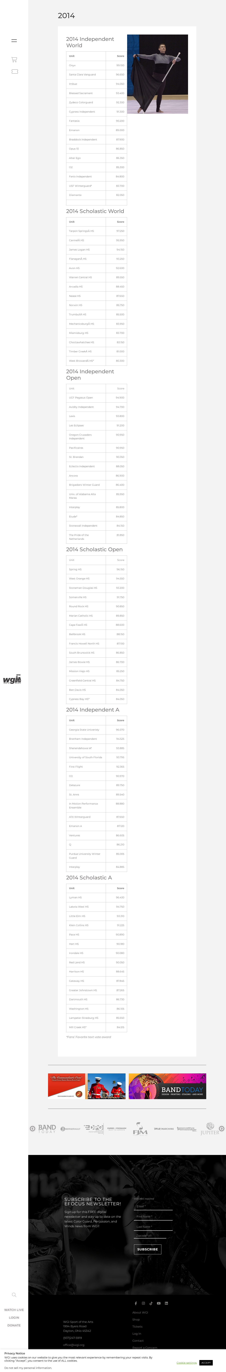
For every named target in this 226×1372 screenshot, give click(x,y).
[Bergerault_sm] (45, 1129)
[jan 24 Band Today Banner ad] (167, 1098)
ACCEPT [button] (206, 1362)
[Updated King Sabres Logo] (208, 1129)
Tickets (137, 1326)
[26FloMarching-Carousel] (138, 1129)
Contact (138, 1340)
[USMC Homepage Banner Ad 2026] (87, 1098)
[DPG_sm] (68, 1129)
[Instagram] (143, 1303)
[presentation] (32, 1128)
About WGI (140, 1312)
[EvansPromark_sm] (92, 1129)
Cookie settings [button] (187, 1362)
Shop (136, 1319)
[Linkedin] (166, 1303)
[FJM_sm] (115, 1129)
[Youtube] (158, 1303)
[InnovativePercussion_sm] (162, 1129)
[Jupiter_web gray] (185, 1129)
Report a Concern (144, 1347)
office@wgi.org (73, 1345)
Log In (136, 1333)
